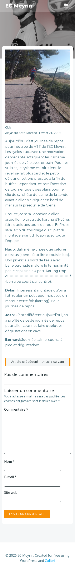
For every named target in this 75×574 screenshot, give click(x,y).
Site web (10, 492)
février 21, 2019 (50, 133)
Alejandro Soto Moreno (21, 133)
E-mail (10, 477)
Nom (9, 461)
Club (8, 127)
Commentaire (16, 409)
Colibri (50, 560)
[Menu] (66, 5)
